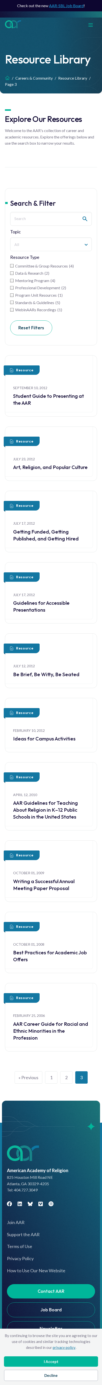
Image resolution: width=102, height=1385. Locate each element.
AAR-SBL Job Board (66, 5)
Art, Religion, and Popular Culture (50, 467)
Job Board (51, 1310)
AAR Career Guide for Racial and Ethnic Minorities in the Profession (50, 1031)
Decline (51, 1375)
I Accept (51, 1361)
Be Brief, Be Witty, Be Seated (46, 674)
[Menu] (93, 24)
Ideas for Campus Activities (44, 739)
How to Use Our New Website (36, 1270)
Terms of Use (19, 1246)
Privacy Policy (20, 1258)
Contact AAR (51, 1291)
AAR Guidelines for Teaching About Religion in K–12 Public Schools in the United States (45, 810)
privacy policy (64, 1347)
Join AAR (16, 1222)
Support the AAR (23, 1234)
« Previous (28, 1077)
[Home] (7, 77)
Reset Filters (31, 328)
